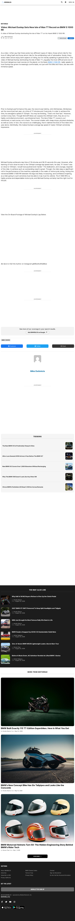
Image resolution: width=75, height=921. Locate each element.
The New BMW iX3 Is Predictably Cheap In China (18, 446)
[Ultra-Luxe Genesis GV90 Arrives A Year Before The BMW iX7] (69, 453)
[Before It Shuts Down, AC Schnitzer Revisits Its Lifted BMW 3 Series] (5, 656)
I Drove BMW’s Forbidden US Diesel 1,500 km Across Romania (22, 487)
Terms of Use (29, 873)
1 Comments (70, 38)
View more (36, 856)
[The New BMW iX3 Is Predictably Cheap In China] (69, 443)
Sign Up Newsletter (55, 873)
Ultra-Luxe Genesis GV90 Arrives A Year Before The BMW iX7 (22, 456)
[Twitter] (7, 902)
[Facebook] (3, 902)
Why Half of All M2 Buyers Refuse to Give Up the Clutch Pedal (34, 596)
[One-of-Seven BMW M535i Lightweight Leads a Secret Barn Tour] (5, 644)
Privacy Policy (29, 875)
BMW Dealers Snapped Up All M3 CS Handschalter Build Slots (34, 632)
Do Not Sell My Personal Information (60, 875)
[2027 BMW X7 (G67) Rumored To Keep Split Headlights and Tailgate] (5, 608)
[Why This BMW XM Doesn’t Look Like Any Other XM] (69, 474)
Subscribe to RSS (6, 875)
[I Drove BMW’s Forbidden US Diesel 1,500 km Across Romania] (69, 484)
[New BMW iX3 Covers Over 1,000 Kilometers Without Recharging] (69, 464)
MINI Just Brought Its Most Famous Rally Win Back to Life (32, 620)
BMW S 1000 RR (54, 62)
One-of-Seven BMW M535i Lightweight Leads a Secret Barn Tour (35, 644)
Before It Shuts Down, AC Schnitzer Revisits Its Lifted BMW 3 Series (36, 656)
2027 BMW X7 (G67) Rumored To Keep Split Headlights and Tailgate (36, 608)
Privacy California (6, 877)
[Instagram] (15, 902)
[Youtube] (11, 902)
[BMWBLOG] (37, 897)
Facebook (13, 346)
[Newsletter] (65, 2)
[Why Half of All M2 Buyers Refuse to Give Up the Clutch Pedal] (5, 596)
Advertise (3, 873)
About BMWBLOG (6, 870)
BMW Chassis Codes (31, 870)
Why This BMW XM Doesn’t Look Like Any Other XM (19, 477)
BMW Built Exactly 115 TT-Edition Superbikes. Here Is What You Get (35, 728)
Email (64, 346)
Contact (52, 870)
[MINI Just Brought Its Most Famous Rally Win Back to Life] (5, 620)
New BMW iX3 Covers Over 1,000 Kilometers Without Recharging (24, 466)
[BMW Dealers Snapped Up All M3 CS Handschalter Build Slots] (5, 632)
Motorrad (4, 24)
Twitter (38, 346)
